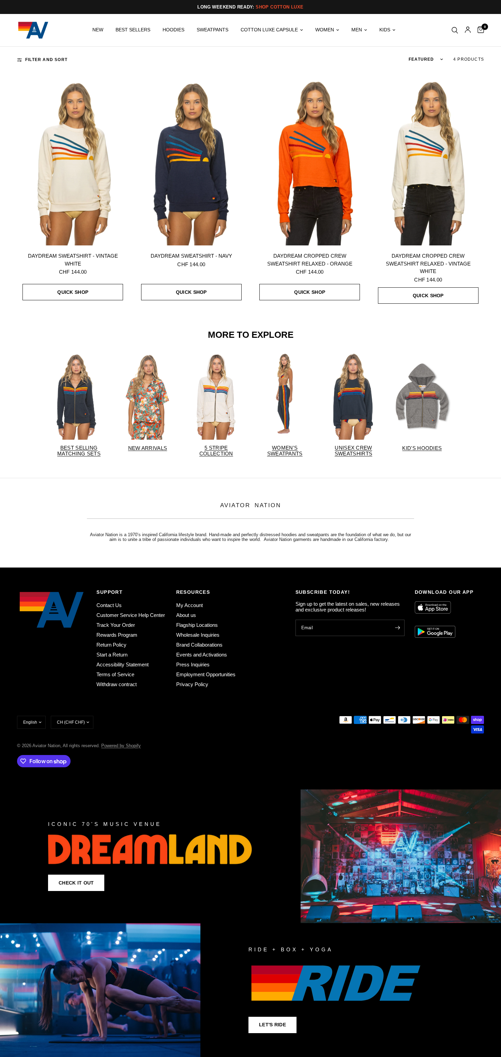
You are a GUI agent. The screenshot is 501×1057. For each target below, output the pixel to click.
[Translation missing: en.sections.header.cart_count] (479, 30)
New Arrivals (147, 448)
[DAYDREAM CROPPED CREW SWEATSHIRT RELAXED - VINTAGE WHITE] (428, 161)
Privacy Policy (192, 684)
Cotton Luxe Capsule (269, 29)
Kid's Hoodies (422, 448)
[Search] (454, 30)
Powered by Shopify (121, 745)
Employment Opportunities (206, 674)
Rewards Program (116, 635)
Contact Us (109, 605)
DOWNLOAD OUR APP (444, 592)
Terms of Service (115, 674)
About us (186, 615)
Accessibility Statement (122, 664)
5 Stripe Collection (216, 450)
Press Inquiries (193, 664)
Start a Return (111, 655)
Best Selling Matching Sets (79, 450)
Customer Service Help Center (130, 615)
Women (324, 29)
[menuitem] (97, 30)
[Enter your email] (398, 628)
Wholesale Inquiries (197, 635)
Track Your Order (115, 625)
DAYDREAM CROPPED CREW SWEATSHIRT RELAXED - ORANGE (309, 260)
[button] (76, 883)
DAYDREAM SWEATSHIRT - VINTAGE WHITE (73, 260)
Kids (384, 29)
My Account (189, 605)
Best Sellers (133, 29)
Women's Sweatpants (285, 450)
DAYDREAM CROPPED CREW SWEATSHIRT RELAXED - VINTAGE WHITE (428, 263)
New (97, 29)
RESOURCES (193, 592)
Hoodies (173, 29)
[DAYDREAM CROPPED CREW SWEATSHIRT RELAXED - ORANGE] (310, 161)
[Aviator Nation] (250, 856)
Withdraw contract (116, 684)
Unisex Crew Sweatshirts (353, 450)
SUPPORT (109, 592)
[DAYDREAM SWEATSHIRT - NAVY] (191, 161)
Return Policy (111, 645)
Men (356, 29)
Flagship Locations (197, 625)
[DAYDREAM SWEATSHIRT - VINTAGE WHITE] (73, 161)
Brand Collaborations (199, 645)
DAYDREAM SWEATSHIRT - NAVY (191, 256)
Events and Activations (201, 655)
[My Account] (467, 30)
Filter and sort (46, 59)
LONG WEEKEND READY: (250, 7)
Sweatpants (212, 29)
